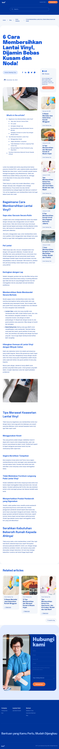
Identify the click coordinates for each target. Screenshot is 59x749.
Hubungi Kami (53, 2)
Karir (2, 713)
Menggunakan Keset (16, 139)
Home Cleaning (17, 20)
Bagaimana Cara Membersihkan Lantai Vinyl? (21, 119)
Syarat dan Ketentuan (31, 713)
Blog (10, 20)
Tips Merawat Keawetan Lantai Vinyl (18, 136)
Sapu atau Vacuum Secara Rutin (19, 121)
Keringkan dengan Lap (17, 126)
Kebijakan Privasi (29, 710)
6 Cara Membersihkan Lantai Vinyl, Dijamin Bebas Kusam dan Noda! (40, 20)
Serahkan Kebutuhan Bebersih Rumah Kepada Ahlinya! (21, 153)
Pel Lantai (13, 123)
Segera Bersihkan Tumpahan (19, 141)
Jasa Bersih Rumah (16, 710)
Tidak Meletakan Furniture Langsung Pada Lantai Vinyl (22, 144)
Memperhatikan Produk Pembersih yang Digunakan (22, 149)
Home (4, 20)
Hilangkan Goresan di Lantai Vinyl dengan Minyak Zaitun (22, 133)
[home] (4, 2)
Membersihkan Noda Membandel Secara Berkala (22, 129)
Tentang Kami (4, 710)
